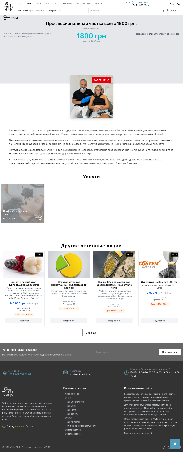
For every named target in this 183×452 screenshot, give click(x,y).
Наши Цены (70, 405)
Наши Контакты (72, 421)
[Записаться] (175, 444)
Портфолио (66, 3)
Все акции (91, 332)
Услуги (29, 4)
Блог (77, 3)
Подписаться (169, 352)
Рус (178, 4)
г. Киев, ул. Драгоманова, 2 (31, 10)
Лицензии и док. (72, 393)
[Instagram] (171, 10)
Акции (55, 3)
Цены (47, 3)
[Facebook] (167, 10)
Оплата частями (73, 429)
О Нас (68, 397)
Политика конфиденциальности (80, 425)
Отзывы (86, 3)
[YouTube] (174, 10)
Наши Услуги (71, 409)
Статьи (68, 417)
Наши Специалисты (74, 401)
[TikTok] (164, 10)
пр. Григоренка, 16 (52, 10)
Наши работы (71, 413)
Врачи (38, 3)
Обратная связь (73, 433)
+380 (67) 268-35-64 (137, 2)
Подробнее (23, 320)
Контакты (98, 3)
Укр (172, 4)
